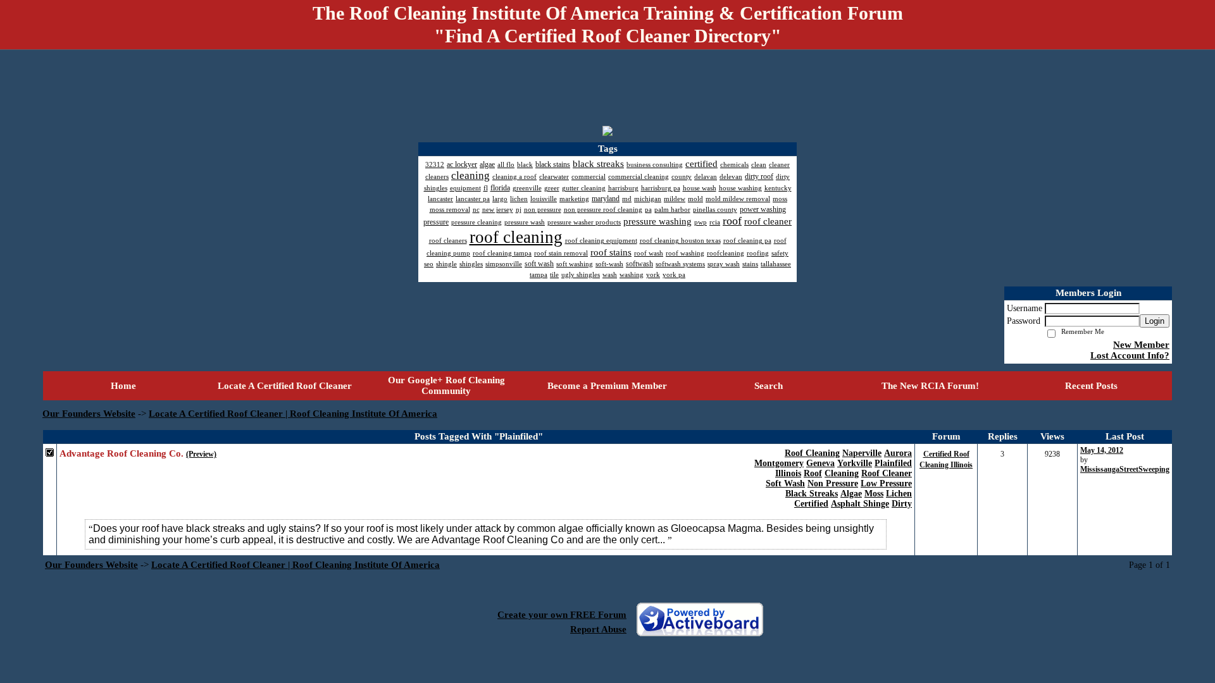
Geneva (820, 463)
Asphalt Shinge (860, 503)
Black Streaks (811, 493)
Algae (851, 493)
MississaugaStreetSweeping (1124, 469)
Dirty (902, 503)
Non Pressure (832, 483)
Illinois (788, 473)
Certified (811, 503)
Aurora (898, 453)
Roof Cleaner (886, 473)
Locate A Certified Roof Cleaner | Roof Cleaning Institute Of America (293, 414)
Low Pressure (886, 483)
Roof (813, 473)
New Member (1141, 345)
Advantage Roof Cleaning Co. (121, 453)
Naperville (862, 453)
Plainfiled (893, 463)
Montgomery (779, 463)
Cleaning (842, 473)
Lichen (899, 493)
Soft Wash (785, 483)
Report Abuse (598, 629)
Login (1154, 321)
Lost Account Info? (1129, 355)
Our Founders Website (88, 414)
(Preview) (201, 454)
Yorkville (854, 463)
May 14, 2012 (1101, 450)
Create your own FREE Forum (561, 615)
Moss (873, 493)
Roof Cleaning (812, 453)
